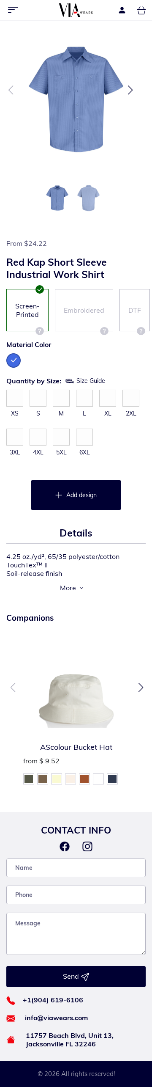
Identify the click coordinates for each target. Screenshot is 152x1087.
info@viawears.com (56, 1017)
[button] (130, 90)
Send (72, 976)
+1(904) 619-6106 (53, 1000)
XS (15, 413)
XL (107, 413)
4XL (38, 452)
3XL (15, 452)
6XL (84, 452)
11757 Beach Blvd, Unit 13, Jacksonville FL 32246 (70, 1039)
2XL (131, 413)
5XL (61, 452)
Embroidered (84, 310)
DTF (134, 310)
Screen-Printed (27, 310)
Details (76, 533)
